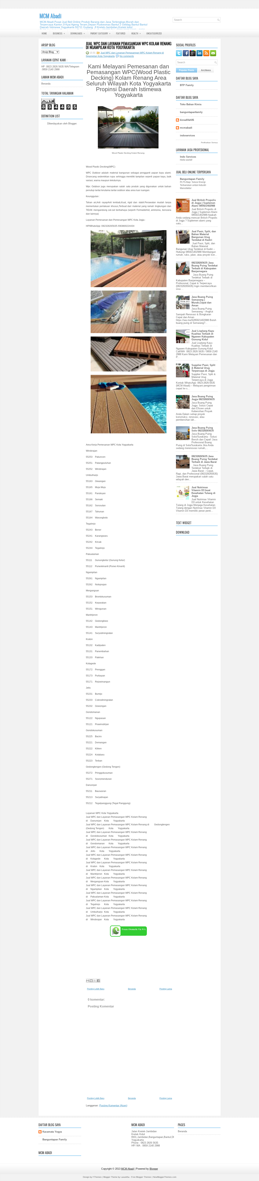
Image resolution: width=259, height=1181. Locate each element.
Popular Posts (186, 70)
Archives (206, 70)
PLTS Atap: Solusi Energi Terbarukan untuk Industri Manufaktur (193, 185)
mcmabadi (186, 127)
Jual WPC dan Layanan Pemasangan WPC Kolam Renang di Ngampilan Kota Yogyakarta (128, 45)
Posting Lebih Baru (95, 989)
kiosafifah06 (187, 119)
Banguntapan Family (192, 179)
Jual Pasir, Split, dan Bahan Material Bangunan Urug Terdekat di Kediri (204, 235)
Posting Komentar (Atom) (113, 1105)
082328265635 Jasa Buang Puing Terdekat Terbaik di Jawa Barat (204, 459)
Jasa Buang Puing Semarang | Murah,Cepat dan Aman (202, 301)
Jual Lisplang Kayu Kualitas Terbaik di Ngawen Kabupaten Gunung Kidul (203, 335)
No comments (127, 56)
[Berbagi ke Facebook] (98, 981)
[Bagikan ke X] (95, 981)
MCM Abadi (50, 16)
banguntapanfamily (191, 112)
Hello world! (186, 160)
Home (44, 33)
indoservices (187, 135)
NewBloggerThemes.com (164, 1177)
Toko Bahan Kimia (190, 104)
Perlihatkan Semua (209, 142)
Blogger (72, 123)
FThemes (97, 1177)
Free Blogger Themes (141, 1177)
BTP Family (187, 85)
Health (136, 33)
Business (59, 33)
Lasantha (125, 1177)
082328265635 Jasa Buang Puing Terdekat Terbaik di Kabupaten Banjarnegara (204, 267)
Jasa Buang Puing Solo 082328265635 (203, 429)
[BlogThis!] (91, 981)
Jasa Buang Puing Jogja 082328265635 (203, 398)
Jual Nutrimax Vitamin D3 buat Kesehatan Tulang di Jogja (203, 491)
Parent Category (100, 33)
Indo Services (188, 156)
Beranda (45, 83)
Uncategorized (154, 33)
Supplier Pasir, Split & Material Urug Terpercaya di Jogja (203, 368)
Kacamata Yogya (52, 1131)
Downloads (78, 33)
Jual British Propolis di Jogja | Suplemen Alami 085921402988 (204, 203)
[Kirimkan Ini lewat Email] (87, 981)
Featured (120, 33)
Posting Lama (165, 989)
